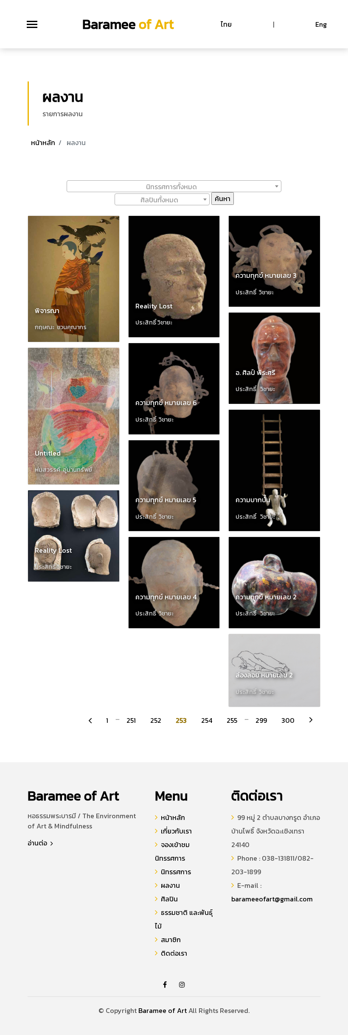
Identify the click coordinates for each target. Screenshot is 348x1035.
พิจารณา (47, 310)
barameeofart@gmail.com (272, 899)
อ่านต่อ (38, 843)
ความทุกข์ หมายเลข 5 (165, 500)
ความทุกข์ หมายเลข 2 (266, 597)
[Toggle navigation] (32, 24)
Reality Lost (53, 550)
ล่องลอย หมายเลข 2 (264, 675)
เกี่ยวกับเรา (176, 831)
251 (131, 720)
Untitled (48, 453)
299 (261, 720)
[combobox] (174, 186)
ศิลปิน (169, 899)
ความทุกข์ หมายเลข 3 (266, 275)
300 (288, 720)
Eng (321, 24)
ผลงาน (170, 885)
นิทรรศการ (176, 872)
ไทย (226, 24)
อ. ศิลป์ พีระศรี (255, 372)
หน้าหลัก (43, 142)
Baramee (128, 24)
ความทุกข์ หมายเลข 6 (166, 402)
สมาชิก (171, 939)
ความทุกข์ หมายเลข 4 (165, 597)
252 (155, 720)
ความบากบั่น (253, 500)
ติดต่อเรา (174, 953)
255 (232, 720)
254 (206, 720)
